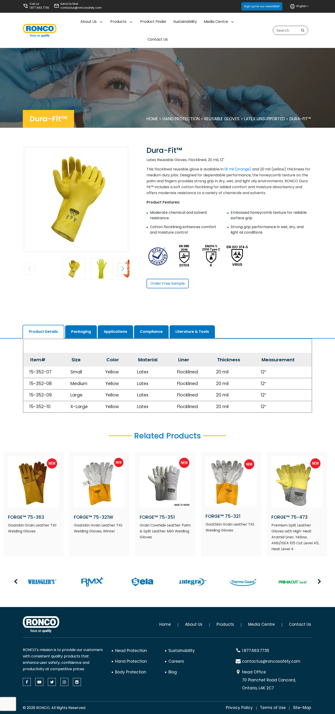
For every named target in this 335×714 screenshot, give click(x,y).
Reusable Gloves (222, 119)
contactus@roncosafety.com (81, 8)
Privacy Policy (239, 707)
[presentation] (16, 582)
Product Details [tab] (43, 331)
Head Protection (131, 650)
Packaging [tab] (81, 331)
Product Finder (153, 21)
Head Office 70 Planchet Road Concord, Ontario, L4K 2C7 (269, 680)
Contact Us (157, 39)
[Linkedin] (77, 682)
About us (88, 21)
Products (118, 21)
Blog (172, 672)
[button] (122, 269)
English (301, 6)
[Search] (303, 30)
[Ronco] (41, 624)
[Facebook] (27, 682)
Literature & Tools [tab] (192, 331)
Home (152, 119)
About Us (193, 624)
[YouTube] (39, 682)
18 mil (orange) (237, 169)
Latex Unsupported (264, 119)
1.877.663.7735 (39, 8)
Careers (176, 661)
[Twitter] (52, 682)
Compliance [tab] (151, 331)
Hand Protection (181, 119)
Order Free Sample (167, 283)
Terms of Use (273, 707)
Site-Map (302, 707)
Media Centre (216, 21)
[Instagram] (64, 682)
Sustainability (185, 21)
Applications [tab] (115, 331)
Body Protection (130, 672)
